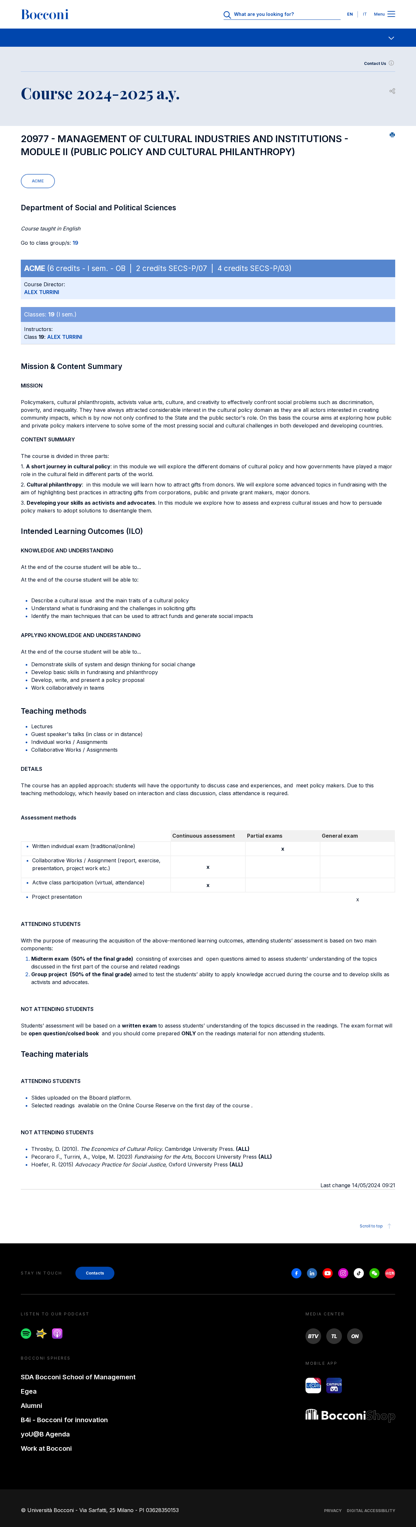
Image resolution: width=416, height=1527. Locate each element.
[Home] (45, 14)
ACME (38, 181)
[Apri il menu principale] (391, 14)
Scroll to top (371, 1226)
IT (365, 14)
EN (350, 14)
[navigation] (208, 38)
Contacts (95, 1273)
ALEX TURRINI (41, 292)
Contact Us (375, 63)
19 (75, 243)
